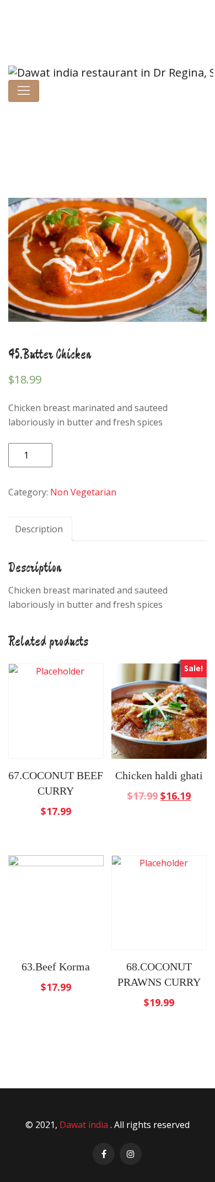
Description (39, 529)
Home (39, 138)
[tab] (39, 529)
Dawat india (85, 1125)
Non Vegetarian (87, 138)
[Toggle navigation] (23, 91)
